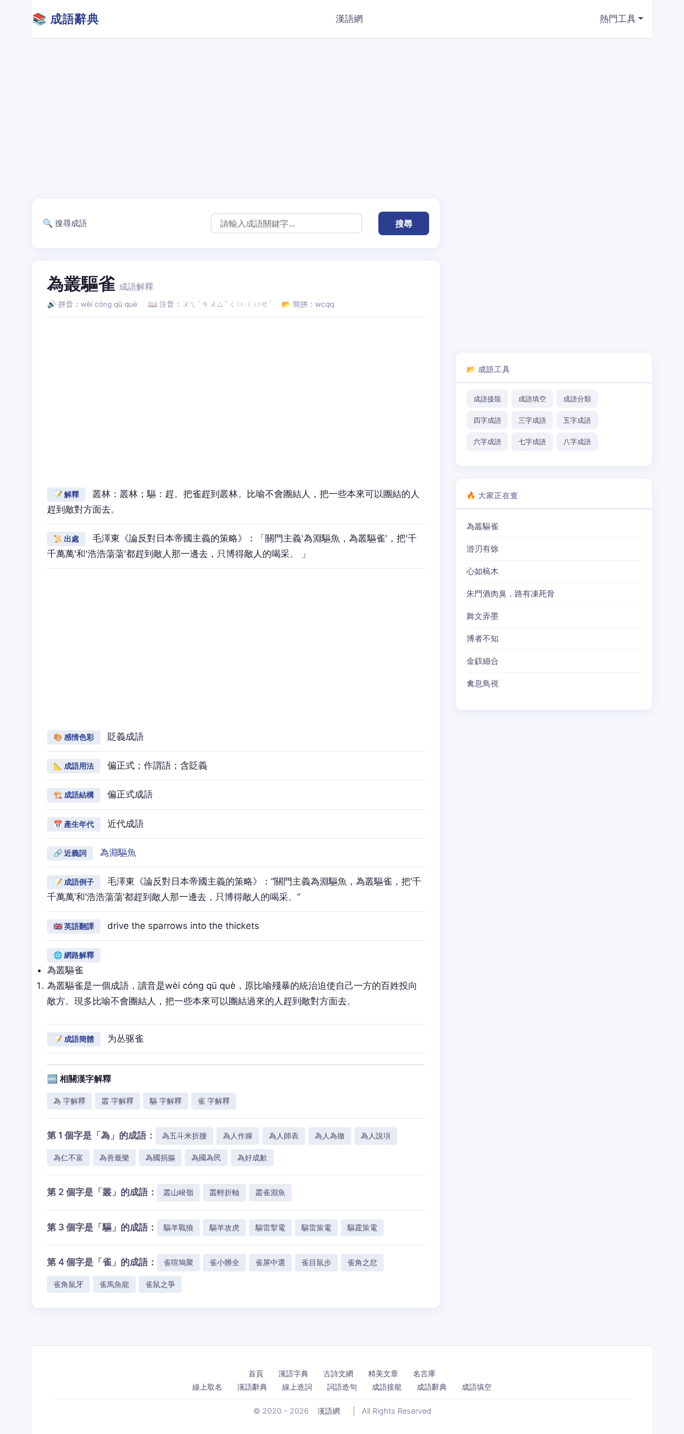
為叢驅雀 (483, 526)
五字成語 (577, 420)
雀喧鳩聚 (178, 1262)
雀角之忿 (362, 1262)
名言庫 (424, 1373)
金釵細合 (483, 661)
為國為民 (206, 1157)
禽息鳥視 (483, 683)
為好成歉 (252, 1157)
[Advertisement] (352, 118)
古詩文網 (338, 1373)
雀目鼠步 (316, 1262)
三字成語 (532, 420)
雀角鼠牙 (68, 1284)
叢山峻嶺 (178, 1192)
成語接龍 (487, 398)
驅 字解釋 (166, 1100)
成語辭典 (432, 1386)
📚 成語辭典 (65, 19)
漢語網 (349, 18)
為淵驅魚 (118, 852)
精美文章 (383, 1373)
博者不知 (483, 639)
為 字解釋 (69, 1100)
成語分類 (577, 398)
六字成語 (487, 441)
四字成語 (487, 420)
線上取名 (207, 1386)
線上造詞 (297, 1386)
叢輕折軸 (224, 1192)
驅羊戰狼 (178, 1227)
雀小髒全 (224, 1262)
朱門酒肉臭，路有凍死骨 (511, 594)
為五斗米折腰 (184, 1135)
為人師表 (284, 1135)
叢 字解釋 (118, 1100)
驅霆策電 (362, 1227)
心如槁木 (483, 571)
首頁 (255, 1373)
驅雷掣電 (270, 1227)
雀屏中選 (270, 1262)
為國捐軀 (160, 1157)
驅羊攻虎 (224, 1227)
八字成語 (577, 441)
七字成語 (532, 441)
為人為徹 (330, 1135)
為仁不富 (68, 1157)
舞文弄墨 (483, 616)
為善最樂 (114, 1157)
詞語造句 (342, 1386)
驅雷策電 (316, 1227)
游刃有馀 (483, 549)
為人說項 (376, 1135)
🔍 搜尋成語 (65, 223)
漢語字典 (293, 1373)
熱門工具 (618, 18)
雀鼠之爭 (160, 1284)
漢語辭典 (252, 1386)
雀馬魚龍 (114, 1284)
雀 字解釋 (214, 1100)
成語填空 (532, 398)
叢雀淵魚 (270, 1192)
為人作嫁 (238, 1135)
